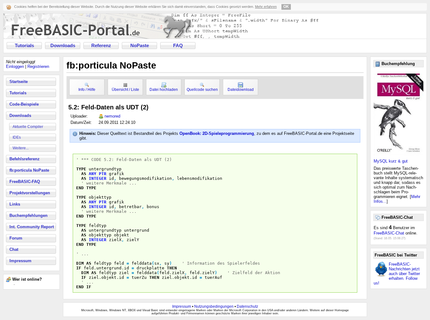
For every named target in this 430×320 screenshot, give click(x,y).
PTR (102, 173)
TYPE (81, 169)
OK (286, 6)
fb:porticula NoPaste (29, 170)
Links (14, 204)
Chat (13, 249)
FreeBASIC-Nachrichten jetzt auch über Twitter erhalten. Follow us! (397, 273)
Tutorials (24, 45)
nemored (112, 116)
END (80, 187)
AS (83, 173)
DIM (80, 263)
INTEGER (97, 178)
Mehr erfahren (266, 6)
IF (78, 268)
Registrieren (38, 66)
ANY (92, 173)
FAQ (178, 45)
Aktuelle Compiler (28, 126)
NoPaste (139, 45)
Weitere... (21, 148)
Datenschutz (247, 306)
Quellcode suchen (202, 89)
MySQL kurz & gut (391, 161)
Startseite (18, 81)
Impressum (20, 260)
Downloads (62, 45)
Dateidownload (241, 89)
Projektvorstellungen (29, 192)
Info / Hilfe (86, 89)
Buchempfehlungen (28, 215)
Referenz (101, 45)
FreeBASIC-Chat (389, 233)
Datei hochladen (164, 89)
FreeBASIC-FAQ (24, 181)
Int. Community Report (31, 226)
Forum (15, 238)
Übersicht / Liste (125, 89)
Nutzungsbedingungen (214, 306)
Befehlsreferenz (24, 159)
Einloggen (15, 66)
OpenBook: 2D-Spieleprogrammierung (216, 133)
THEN (172, 268)
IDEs (17, 137)
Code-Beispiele (24, 104)
